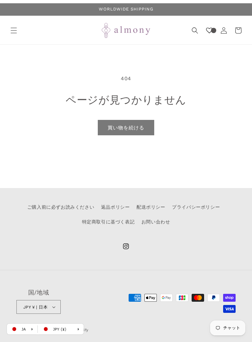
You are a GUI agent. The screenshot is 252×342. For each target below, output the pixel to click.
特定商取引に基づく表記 (108, 221)
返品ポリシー (115, 207)
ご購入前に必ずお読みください (60, 207)
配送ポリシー (150, 207)
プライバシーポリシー (196, 207)
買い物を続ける (126, 128)
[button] (14, 30)
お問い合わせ (155, 221)
